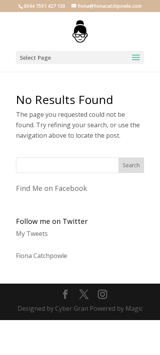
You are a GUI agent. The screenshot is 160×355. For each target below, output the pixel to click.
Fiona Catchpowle (41, 255)
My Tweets (32, 233)
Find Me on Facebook (51, 188)
